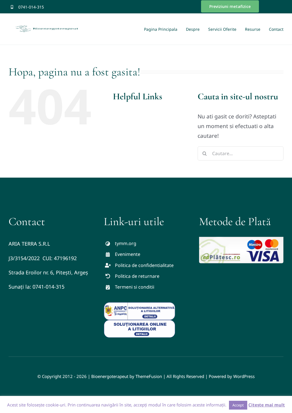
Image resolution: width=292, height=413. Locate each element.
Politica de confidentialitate (144, 265)
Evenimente (127, 254)
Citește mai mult (266, 405)
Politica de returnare (137, 276)
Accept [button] (238, 405)
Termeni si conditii (134, 287)
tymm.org (125, 243)
